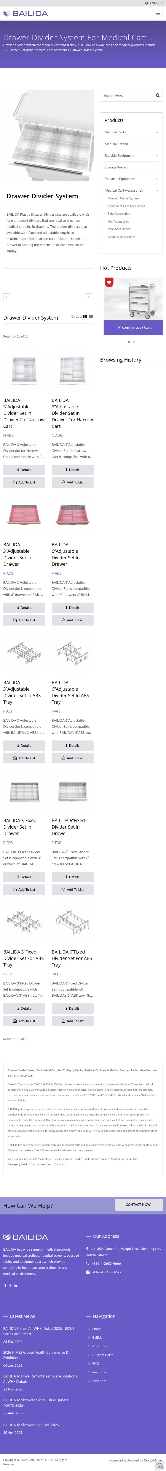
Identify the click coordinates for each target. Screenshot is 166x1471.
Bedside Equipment (119, 155)
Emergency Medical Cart (21, 1164)
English (156, 3)
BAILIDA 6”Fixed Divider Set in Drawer (68, 826)
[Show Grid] (85, 317)
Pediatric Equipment (120, 179)
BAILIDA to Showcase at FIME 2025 (31, 1425)
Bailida (97, 1337)
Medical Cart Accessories (52, 50)
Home (14, 50)
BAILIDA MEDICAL (41, 1460)
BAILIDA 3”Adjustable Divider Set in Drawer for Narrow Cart (24, 413)
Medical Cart (45, 1159)
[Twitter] (10, 1285)
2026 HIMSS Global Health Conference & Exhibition (36, 1355)
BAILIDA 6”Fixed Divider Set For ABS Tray (72, 958)
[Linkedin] (15, 1285)
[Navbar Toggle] (158, 13)
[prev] (6, 297)
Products (99, 1346)
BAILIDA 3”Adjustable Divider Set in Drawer (17, 554)
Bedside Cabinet (63, 1159)
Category (27, 50)
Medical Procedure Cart (124, 1159)
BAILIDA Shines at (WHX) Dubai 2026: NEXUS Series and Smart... (39, 1331)
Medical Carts (115, 132)
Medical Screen (116, 144)
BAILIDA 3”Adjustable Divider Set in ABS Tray (22, 692)
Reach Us (99, 1381)
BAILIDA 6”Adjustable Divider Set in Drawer (66, 554)
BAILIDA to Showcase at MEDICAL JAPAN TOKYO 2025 (35, 1403)
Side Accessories (119, 213)
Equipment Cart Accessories (126, 206)
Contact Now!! (139, 1204)
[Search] (158, 95)
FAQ (95, 1363)
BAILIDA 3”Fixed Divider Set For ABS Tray (23, 958)
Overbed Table (81, 1159)
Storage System (116, 167)
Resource (99, 1372)
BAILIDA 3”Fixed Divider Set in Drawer (20, 826)
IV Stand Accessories (121, 237)
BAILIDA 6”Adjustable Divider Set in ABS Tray (70, 692)
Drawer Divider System (87, 50)
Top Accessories (118, 221)
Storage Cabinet (100, 1159)
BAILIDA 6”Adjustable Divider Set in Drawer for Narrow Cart (72, 413)
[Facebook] (5, 1285)
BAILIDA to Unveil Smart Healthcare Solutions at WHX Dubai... (40, 1379)
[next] (88, 297)
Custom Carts (102, 1355)
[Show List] (91, 317)
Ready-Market (153, 1460)
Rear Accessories (119, 229)
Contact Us (60, 1164)
